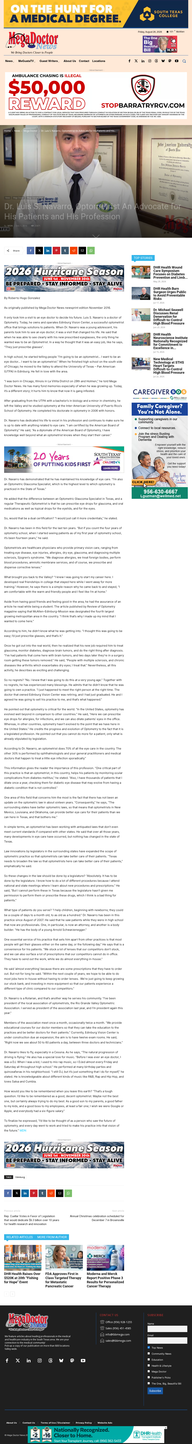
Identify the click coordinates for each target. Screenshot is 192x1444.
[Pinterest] (56, 260)
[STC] (96, 24)
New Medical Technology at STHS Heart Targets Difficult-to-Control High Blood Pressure (168, 376)
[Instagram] (149, 71)
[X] (39, 260)
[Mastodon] (169, 71)
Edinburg (20, 1187)
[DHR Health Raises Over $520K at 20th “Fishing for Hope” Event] (22, 1268)
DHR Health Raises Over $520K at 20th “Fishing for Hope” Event (22, 1288)
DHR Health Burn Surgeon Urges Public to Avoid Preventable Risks (169, 304)
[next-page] (12, 1304)
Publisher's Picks (161, 1387)
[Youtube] (176, 71)
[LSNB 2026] (160, 452)
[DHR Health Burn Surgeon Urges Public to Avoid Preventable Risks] (141, 303)
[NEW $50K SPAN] (96, 105)
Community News (161, 1363)
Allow (160, 5)
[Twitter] (136, 71)
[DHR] (96, 1442)
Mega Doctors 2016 (35, 208)
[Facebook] (129, 71)
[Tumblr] (65, 260)
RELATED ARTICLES (19, 1247)
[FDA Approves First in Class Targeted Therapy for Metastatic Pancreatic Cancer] (64, 1268)
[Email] (82, 260)
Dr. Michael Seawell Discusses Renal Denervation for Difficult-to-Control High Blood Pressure (168, 326)
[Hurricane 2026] (64, 288)
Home (7, 141)
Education (157, 1369)
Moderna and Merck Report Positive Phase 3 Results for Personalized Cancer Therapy (105, 1290)
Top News (157, 1357)
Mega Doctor (31, 141)
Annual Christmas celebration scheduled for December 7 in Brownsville (97, 1228)
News (17, 141)
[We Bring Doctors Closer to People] (33, 1331)
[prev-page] (6, 1304)
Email (151, 1345)
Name (151, 1333)
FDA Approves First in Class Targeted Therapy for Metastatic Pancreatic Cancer (63, 1290)
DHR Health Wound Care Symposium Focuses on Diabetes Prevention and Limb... (170, 283)
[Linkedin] (143, 71)
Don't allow (145, 5)
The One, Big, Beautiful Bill (166, 1393)
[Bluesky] (163, 71)
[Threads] (156, 71)
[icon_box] (116, 1332)
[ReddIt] (73, 260)
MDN (10, 235)
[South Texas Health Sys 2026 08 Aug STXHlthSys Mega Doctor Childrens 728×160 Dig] (64, 470)
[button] (184, 71)
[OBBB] (160, 54)
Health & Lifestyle (161, 1375)
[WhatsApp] (91, 260)
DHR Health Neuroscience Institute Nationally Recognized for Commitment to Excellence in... (170, 351)
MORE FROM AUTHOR (52, 1247)
